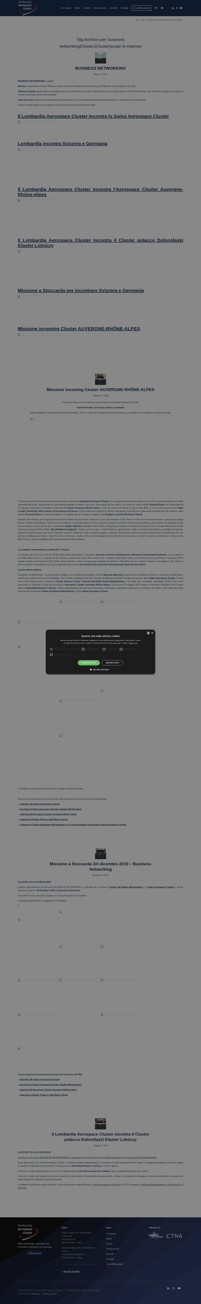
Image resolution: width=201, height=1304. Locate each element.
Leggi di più (133, 643)
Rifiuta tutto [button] (112, 663)
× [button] (152, 633)
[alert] (100, 652)
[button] (100, 669)
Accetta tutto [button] (89, 663)
